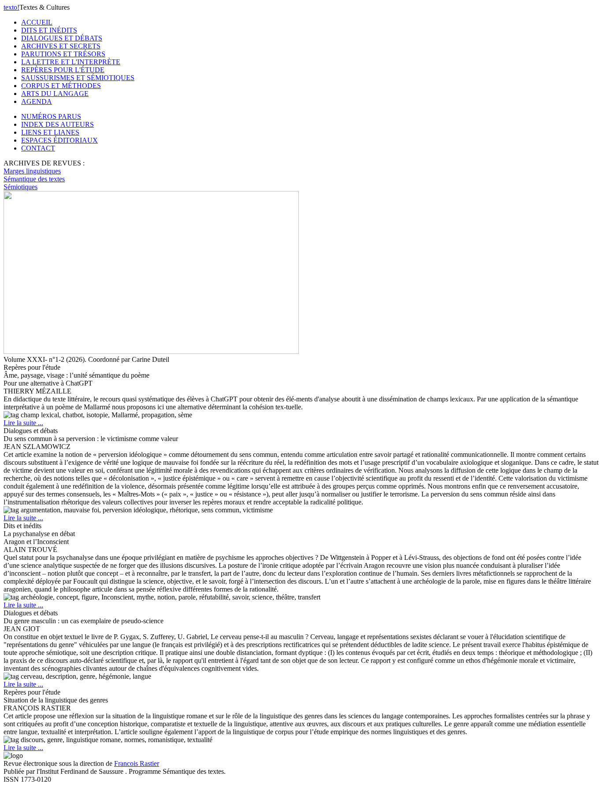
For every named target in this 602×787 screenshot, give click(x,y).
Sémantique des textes (34, 179)
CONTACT (38, 148)
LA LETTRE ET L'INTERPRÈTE (70, 62)
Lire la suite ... (23, 423)
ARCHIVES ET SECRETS (60, 46)
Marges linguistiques (32, 171)
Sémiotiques (20, 187)
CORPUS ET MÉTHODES (61, 85)
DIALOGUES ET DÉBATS (61, 38)
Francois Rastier (136, 763)
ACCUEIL (36, 22)
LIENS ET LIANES (50, 132)
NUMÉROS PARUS (51, 116)
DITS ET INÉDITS (49, 30)
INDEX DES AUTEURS (57, 124)
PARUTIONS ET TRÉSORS (63, 54)
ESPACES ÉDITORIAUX (59, 140)
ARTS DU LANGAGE (55, 93)
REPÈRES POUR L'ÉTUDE (62, 70)
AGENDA (36, 101)
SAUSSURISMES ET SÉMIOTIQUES (77, 77)
